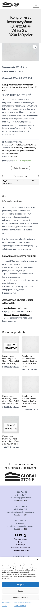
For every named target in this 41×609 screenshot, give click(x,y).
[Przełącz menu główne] (36, 5)
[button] (37, 559)
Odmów (20, 591)
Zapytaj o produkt (20, 176)
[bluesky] (24, 535)
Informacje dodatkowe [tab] (12, 201)
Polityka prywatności (21, 550)
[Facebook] (16, 535)
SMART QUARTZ (29, 145)
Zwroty (20, 542)
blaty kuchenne (10, 308)
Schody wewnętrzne (10, 153)
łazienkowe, (23, 308)
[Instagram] (20, 535)
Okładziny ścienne (9, 150)
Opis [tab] (4, 196)
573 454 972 (22, 501)
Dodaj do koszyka (20, 168)
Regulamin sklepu (20, 539)
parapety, (28, 311)
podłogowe (24, 314)
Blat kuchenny (17, 148)
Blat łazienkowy (30, 148)
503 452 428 (22, 529)
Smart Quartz (13, 156)
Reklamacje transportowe (20, 547)
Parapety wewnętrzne (25, 150)
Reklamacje (20, 545)
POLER (18, 145)
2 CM (13, 145)
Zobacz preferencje (20, 597)
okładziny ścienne (11, 314)
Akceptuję (20, 585)
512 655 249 (22, 515)
